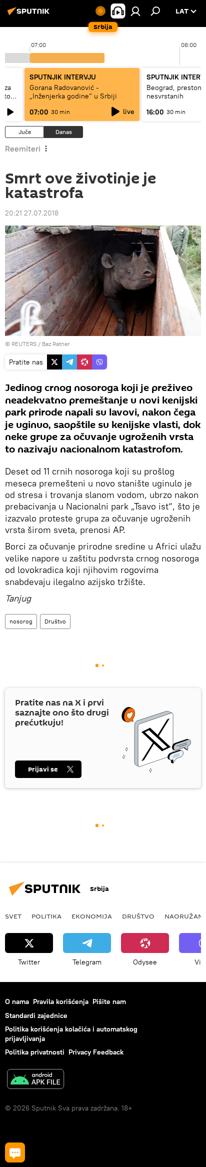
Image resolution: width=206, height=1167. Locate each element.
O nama (17, 1001)
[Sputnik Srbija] (30, 15)
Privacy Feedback (96, 1052)
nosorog (21, 621)
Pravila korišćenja (60, 1001)
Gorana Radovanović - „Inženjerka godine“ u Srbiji (73, 91)
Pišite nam (109, 1001)
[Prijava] (136, 11)
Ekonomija (92, 916)
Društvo (55, 621)
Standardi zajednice (36, 1015)
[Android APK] (36, 1080)
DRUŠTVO (138, 916)
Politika (47, 916)
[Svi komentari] (15, 1152)
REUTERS (24, 344)
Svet (13, 916)
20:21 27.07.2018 (31, 213)
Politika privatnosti (34, 1052)
